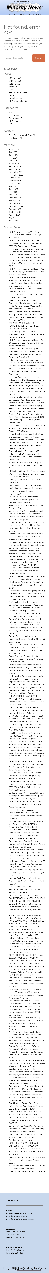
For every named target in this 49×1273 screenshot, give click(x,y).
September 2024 (16, 212)
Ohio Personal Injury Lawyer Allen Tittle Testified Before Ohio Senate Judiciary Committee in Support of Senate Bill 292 (26, 414)
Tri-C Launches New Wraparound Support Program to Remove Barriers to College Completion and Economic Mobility (27, 545)
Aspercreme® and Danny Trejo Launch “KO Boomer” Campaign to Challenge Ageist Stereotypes (26, 804)
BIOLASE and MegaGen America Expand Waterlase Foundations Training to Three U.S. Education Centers (27, 474)
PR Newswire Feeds (18, 101)
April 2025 (13, 195)
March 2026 (14, 163)
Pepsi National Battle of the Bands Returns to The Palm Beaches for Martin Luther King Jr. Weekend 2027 (26, 1106)
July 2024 (13, 218)
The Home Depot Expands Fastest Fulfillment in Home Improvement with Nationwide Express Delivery (26, 710)
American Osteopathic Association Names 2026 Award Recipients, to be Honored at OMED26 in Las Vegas (25, 554)
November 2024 (16, 206)
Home (11, 95)
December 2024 (16, 203)
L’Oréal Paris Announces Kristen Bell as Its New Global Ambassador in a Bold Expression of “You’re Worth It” (26, 562)
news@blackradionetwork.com (19, 1213)
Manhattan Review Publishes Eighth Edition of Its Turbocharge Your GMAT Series (25, 465)
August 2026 (14, 149)
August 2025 (14, 183)
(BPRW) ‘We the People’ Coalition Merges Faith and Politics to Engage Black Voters (25, 235)
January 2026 (14, 169)
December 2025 (16, 172)
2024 (11, 112)
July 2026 (13, 152)
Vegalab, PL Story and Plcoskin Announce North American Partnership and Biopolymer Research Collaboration (26, 1072)
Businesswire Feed (17, 118)
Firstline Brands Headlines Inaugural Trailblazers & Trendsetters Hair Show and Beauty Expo (27, 639)
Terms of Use (35, 1269)
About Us (13, 87)
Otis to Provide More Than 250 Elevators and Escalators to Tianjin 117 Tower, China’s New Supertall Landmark (26, 824)
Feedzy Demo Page (18, 92)
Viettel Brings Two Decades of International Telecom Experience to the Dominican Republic (26, 334)
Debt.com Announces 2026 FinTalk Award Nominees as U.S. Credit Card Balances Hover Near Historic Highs (24, 1004)
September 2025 (16, 181)
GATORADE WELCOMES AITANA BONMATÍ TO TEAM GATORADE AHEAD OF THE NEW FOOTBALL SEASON (27, 898)
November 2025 (16, 175)
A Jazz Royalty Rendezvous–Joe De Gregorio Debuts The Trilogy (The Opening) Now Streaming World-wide (25, 616)
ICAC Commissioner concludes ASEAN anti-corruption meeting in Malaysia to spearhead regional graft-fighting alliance (27, 744)
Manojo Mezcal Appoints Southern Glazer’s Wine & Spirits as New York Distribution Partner (24, 571)
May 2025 (13, 192)
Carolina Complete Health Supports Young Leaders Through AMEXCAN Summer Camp (24, 1012)
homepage (9, 44)
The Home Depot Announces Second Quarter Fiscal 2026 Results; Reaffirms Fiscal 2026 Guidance (25, 727)
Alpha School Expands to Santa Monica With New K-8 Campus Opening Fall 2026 (26, 1055)
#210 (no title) (15, 81)
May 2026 (13, 158)
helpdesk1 (13, 138)
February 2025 (15, 198)
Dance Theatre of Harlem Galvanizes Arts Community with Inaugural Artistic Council (27, 1160)
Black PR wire (15, 115)
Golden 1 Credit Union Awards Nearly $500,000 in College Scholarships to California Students (25, 787)
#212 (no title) (15, 84)
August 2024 (14, 215)
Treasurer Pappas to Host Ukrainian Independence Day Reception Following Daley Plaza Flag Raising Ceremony (26, 380)
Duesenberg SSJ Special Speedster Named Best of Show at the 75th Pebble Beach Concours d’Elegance (27, 844)
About (20, 1269)
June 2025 (13, 189)
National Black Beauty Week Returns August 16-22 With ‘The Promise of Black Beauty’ (26, 881)
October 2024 (15, 209)
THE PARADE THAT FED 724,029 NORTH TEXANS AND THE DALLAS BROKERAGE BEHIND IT (24, 890)
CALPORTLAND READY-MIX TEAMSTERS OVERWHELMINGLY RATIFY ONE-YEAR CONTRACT (24, 326)
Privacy (26, 1269)
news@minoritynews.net (17, 1216)
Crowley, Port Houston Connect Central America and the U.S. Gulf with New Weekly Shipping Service (26, 537)
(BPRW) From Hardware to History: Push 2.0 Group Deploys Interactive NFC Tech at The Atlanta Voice (27, 272)
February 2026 (15, 166)
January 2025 (14, 201)
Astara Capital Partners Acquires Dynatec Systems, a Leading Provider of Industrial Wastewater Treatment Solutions (27, 1063)
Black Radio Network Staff (20, 135)
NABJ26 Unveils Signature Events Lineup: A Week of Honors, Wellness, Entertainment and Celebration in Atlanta (27, 1169)
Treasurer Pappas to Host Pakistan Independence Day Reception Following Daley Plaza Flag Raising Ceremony (26, 1080)
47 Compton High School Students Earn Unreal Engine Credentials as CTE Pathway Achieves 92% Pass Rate (26, 935)
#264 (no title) (15, 78)
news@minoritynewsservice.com (20, 1219)
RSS (10, 124)
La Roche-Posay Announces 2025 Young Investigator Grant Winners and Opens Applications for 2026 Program (26, 796)
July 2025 (13, 186)
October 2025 (15, 178)
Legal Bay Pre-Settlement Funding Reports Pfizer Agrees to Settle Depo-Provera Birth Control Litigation (26, 736)
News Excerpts (15, 98)
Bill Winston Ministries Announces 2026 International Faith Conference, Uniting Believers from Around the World (26, 719)
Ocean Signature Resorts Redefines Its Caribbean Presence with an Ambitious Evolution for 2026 (26, 659)
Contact (12, 89)
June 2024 (13, 220)
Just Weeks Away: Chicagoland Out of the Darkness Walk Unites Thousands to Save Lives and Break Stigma (26, 690)
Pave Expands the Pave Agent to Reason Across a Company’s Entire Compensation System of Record (24, 1046)
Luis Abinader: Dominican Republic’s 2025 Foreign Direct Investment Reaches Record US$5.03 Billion (27, 428)
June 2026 (13, 155)
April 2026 (13, 161)
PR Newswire (15, 121)
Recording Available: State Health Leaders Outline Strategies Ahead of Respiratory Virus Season (25, 500)
